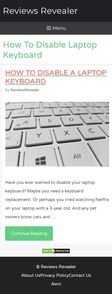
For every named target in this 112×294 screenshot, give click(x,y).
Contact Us (80, 275)
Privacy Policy (54, 275)
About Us (30, 275)
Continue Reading (31, 236)
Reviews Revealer (40, 10)
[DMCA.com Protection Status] (56, 252)
